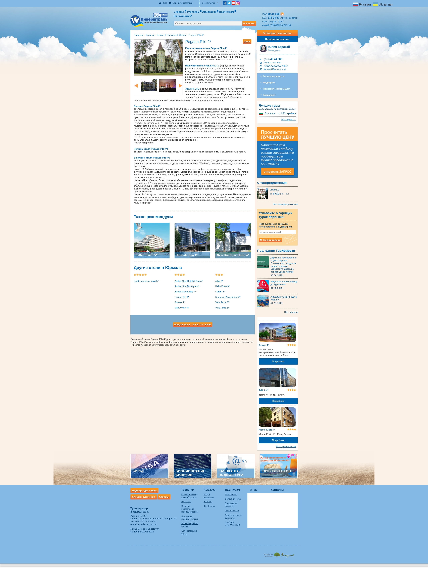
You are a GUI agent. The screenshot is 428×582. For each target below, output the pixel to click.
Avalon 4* (264, 345)
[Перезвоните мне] (282, 14)
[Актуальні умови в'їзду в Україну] (264, 301)
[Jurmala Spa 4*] (192, 240)
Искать (250, 23)
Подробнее (278, 361)
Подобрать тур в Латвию (192, 324)
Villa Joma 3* (222, 307)
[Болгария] (261, 113)
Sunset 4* (180, 302)
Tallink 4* (263, 390)
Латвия (160, 35)
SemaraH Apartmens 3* (227, 297)
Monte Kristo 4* (267, 429)
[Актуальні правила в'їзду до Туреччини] (264, 286)
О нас (253, 489)
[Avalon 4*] (277, 333)
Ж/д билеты (209, 506)
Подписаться (271, 240)
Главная (138, 35)
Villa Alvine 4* (182, 307)
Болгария (269, 113)
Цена (247, 41)
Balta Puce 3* (222, 286)
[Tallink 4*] (277, 378)
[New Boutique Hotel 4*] (233, 240)
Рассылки (186, 501)
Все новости (291, 312)
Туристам (187, 489)
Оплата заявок (232, 511)
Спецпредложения (277, 39)
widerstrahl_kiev (272, 62)
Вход (165, 3)
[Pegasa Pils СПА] (167, 85)
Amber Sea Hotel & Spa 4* (188, 281)
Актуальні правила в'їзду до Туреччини (284, 283)
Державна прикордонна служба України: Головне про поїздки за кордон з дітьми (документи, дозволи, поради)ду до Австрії (283, 264)
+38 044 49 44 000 (145, 521)
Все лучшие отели (286, 446)
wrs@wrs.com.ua (281, 25)
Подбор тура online (278, 33)
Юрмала (171, 35)
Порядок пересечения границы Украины (189, 509)
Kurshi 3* (220, 291)
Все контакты (208, 3)
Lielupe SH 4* (182, 297)
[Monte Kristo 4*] (277, 417)
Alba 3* (219, 281)
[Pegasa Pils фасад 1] (158, 57)
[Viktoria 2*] (263, 193)
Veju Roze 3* (222, 302)
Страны (149, 35)
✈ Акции (207, 501)
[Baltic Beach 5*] (152, 240)
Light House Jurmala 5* (146, 281)
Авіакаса (209, 489)
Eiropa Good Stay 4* (185, 291)
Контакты (277, 489)
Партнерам (232, 489)
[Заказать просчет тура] (277, 153)
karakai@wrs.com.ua (275, 69)
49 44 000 (273, 59)
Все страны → (288, 119)
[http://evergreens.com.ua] (279, 554)
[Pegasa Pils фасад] (149, 85)
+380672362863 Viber (276, 65)
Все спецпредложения (285, 204)
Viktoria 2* (275, 189)
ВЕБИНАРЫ (231, 494)
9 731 (287, 113)
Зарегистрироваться (182, 3)
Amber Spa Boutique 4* (187, 286)
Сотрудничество (233, 499)
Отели (182, 35)
